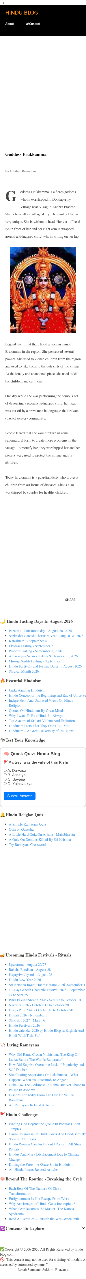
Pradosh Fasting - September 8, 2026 (35, 650)
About (9, 24)
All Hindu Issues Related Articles (33, 1169)
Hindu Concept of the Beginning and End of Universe (47, 695)
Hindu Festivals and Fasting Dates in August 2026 (45, 666)
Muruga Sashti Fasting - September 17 (37, 661)
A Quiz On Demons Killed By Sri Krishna (40, 839)
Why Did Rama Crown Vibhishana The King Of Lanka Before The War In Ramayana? (44, 1057)
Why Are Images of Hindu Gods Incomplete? (42, 1203)
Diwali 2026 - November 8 (28, 1015)
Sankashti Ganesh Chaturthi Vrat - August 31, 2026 (46, 635)
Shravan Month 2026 (24, 671)
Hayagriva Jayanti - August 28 (30, 974)
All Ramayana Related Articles (31, 1104)
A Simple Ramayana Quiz (27, 824)
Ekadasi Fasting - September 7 (31, 645)
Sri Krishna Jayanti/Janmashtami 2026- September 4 (47, 984)
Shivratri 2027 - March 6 (27, 1020)
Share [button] (70, 600)
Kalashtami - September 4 (28, 640)
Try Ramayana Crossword (27, 844)
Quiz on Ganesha (21, 829)
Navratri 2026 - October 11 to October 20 (39, 1004)
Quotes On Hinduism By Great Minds (36, 710)
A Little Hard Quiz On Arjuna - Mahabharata (42, 834)
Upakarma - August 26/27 (27, 964)
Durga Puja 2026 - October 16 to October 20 (41, 1009)
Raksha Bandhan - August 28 (30, 969)
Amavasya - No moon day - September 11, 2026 (43, 655)
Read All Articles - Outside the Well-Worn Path (44, 1218)
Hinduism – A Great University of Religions (41, 730)
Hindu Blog (21, 13)
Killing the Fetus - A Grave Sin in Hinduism (41, 1164)
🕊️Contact (32, 24)
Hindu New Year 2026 (25, 979)
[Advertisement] (43, 84)
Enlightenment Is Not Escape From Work (39, 1198)
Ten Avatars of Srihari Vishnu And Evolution (42, 720)
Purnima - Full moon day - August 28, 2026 (40, 630)
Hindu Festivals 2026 (24, 1025)
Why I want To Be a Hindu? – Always (36, 715)
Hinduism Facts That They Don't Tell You (39, 725)
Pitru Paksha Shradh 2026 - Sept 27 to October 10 (45, 999)
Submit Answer (19, 796)
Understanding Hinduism (27, 690)
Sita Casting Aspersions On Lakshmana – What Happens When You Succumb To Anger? (43, 1077)
